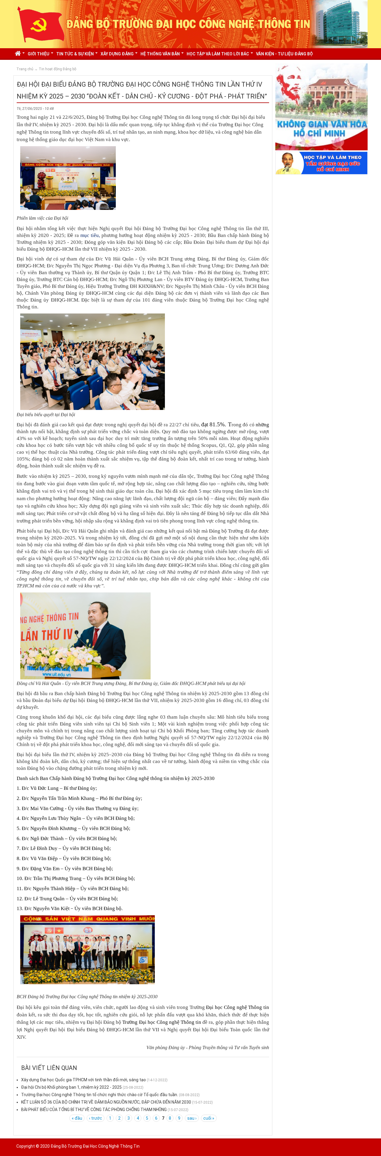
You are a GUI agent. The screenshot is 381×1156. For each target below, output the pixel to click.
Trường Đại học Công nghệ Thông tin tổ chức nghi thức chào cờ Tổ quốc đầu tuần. (99, 1094)
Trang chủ (24, 69)
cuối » (208, 1118)
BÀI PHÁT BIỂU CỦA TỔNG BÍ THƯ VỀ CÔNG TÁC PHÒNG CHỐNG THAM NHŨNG (94, 1109)
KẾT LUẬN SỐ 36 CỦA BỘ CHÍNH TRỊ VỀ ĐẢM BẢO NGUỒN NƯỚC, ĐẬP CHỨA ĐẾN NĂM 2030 (106, 1102)
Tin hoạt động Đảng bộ (57, 69)
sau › (191, 1118)
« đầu (77, 1118)
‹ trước (95, 1118)
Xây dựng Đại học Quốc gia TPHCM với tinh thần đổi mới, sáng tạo (83, 1079)
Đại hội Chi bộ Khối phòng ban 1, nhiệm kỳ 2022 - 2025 (71, 1087)
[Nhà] (190, 23)
